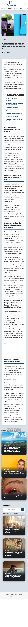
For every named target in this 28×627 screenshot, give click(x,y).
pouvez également (10, 247)
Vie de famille (10, 527)
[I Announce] (10, 3)
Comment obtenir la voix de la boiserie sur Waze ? (14, 104)
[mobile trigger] (2, 3)
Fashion (7, 493)
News (5, 39)
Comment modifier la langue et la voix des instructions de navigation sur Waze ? (14, 115)
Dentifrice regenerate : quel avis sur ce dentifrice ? (14, 473)
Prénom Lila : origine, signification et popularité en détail (13, 531)
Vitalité (7, 469)
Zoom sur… (14, 430)
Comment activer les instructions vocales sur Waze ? (14, 109)
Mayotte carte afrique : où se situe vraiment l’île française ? (13, 554)
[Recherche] (21, 3)
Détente (7, 445)
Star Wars (12, 164)
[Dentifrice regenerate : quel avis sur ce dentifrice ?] (14, 466)
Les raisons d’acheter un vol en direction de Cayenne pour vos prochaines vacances (13, 449)
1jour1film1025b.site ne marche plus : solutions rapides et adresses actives (13, 577)
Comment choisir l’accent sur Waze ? (14, 120)
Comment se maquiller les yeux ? (14, 496)
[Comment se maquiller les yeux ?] (14, 489)
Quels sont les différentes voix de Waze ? (14, 99)
